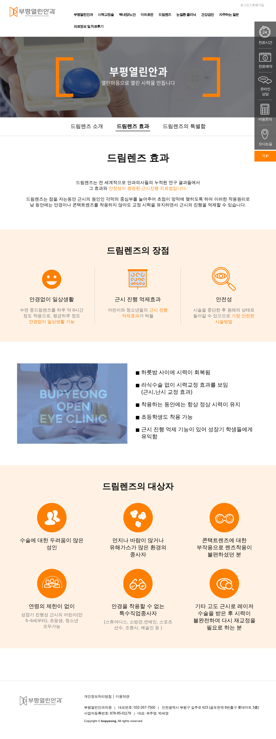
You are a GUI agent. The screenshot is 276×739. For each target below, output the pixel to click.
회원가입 (258, 5)
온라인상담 (265, 91)
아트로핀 (147, 14)
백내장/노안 (127, 14)
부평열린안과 (83, 14)
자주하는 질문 (229, 14)
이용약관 (122, 696)
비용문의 (265, 119)
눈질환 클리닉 (186, 14)
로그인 (244, 5)
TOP (265, 156)
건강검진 (207, 14)
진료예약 (265, 66)
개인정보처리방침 (98, 696)
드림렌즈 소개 (87, 126)
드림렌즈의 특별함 (184, 126)
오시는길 (265, 144)
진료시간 (265, 42)
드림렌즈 (164, 14)
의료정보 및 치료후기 (89, 26)
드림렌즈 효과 (133, 126)
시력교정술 (106, 14)
